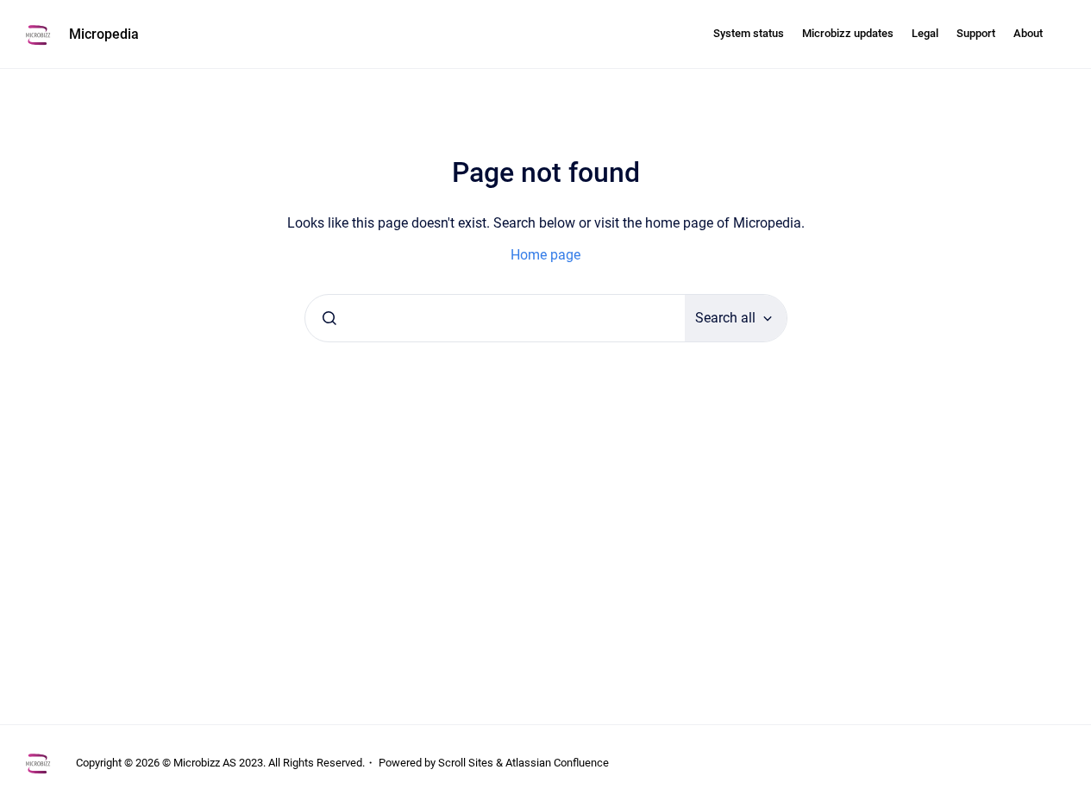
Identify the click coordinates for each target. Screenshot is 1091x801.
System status (748, 33)
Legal (925, 33)
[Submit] (329, 318)
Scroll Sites (465, 762)
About (1028, 33)
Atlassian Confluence (557, 762)
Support (975, 33)
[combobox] (495, 318)
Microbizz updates (847, 33)
